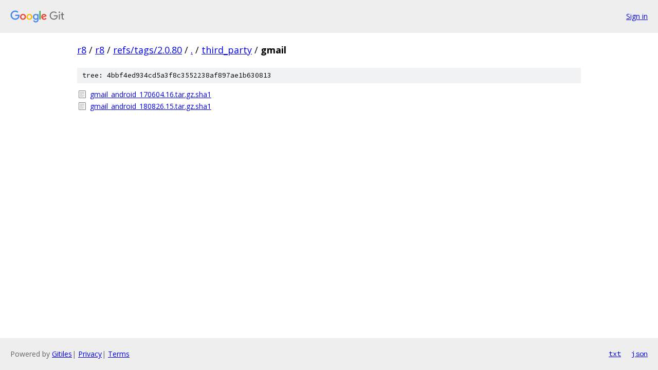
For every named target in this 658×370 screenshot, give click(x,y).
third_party (227, 50)
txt (615, 353)
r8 (81, 50)
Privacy (90, 354)
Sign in (637, 16)
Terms (119, 354)
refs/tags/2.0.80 (147, 50)
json (639, 353)
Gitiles (62, 354)
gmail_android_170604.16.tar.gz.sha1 (150, 94)
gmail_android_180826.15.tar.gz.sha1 (150, 106)
